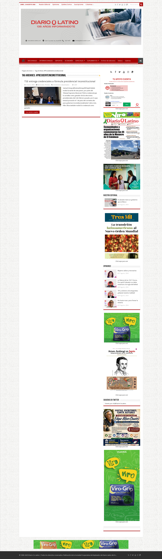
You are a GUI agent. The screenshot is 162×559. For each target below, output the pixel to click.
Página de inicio (27, 71)
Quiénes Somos (66, 4)
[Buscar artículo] (141, 4)
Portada (47, 85)
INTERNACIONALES (46, 61)
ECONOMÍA (69, 61)
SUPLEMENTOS (92, 61)
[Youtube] (122, 4)
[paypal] (127, 4)
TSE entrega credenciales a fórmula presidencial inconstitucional (59, 81)
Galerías (128, 61)
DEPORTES (58, 61)
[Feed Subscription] (99, 76)
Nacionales (40, 85)
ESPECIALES (79, 61)
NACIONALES (32, 61)
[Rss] (115, 4)
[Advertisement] (81, 50)
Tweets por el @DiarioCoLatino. (115, 403)
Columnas (89, 4)
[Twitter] (120, 4)
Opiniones (55, 4)
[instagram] (125, 4)
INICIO (23, 60)
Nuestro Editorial (44, 4)
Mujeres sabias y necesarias (127, 271)
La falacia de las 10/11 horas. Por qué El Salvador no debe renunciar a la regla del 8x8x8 (128, 282)
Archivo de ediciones (108, 61)
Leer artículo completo (32, 112)
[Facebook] (117, 4)
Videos (120, 61)
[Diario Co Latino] (81, 26)
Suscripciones (78, 4)
